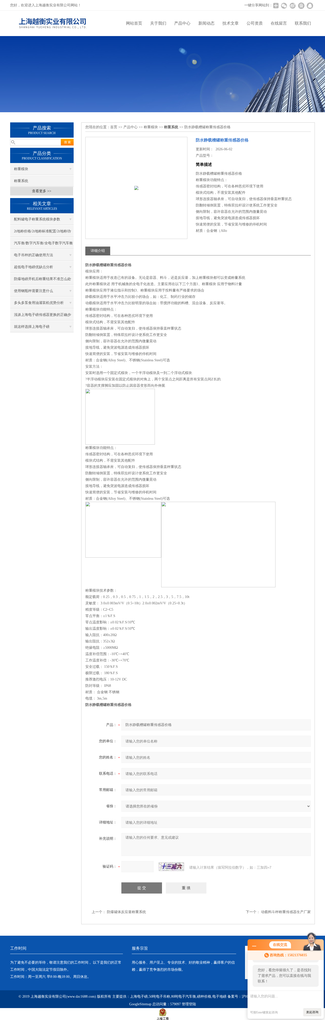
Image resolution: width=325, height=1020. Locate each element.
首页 (113, 127)
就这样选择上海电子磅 (32, 327)
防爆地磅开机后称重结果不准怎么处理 (42, 281)
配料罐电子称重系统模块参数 (37, 219)
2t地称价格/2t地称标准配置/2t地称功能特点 (42, 233)
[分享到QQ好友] (309, 6)
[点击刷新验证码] (171, 866)
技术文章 (230, 23)
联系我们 (303, 23)
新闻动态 (206, 23)
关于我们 (158, 23)
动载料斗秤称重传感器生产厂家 (286, 912)
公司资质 (255, 23)
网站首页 (134, 23)
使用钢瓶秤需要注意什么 (33, 291)
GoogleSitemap (140, 1004)
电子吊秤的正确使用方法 (33, 255)
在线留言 (279, 23)
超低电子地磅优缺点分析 (33, 267)
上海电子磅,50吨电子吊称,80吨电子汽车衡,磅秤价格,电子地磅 (178, 996)
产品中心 (182, 23)
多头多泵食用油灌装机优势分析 (39, 303)
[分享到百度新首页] (301, 6)
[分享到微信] (283, 6)
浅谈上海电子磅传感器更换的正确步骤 (42, 316)
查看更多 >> (41, 191)
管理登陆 (189, 1004)
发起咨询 (312, 1012)
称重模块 (21, 169)
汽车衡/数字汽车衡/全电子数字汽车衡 (43, 243)
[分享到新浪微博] (292, 6)
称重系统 (21, 181)
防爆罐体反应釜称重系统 (126, 912)
